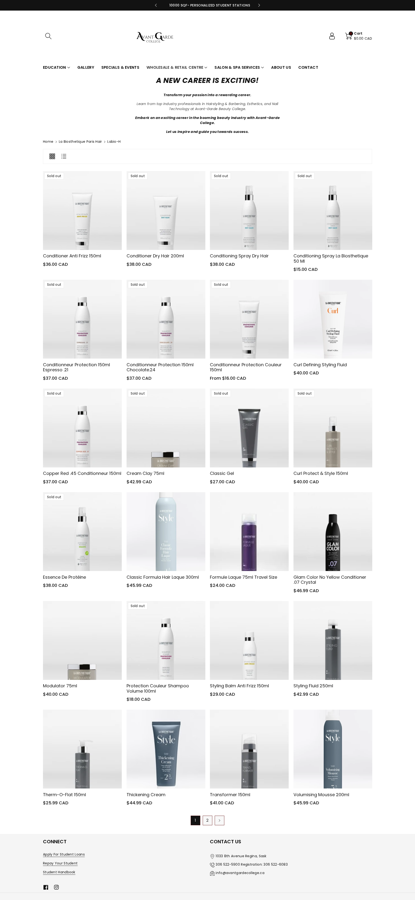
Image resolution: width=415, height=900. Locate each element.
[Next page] (219, 820)
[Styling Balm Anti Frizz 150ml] (249, 640)
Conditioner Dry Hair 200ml (155, 256)
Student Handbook (59, 872)
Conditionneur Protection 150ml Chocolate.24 (160, 367)
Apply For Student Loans (64, 854)
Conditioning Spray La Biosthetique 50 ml (330, 258)
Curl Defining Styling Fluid (320, 365)
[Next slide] (259, 5)
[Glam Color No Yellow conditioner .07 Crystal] (332, 531)
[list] (63, 156)
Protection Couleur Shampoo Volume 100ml (158, 688)
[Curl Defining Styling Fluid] (332, 319)
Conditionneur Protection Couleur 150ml (246, 367)
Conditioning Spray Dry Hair (239, 256)
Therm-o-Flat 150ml (64, 795)
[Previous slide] (156, 5)
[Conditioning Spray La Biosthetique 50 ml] (332, 210)
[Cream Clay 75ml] (166, 428)
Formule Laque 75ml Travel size (243, 577)
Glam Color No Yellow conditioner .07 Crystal (329, 579)
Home (48, 141)
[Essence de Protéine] (82, 531)
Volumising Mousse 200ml (321, 795)
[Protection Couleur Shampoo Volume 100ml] (166, 640)
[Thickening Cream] (166, 749)
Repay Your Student (60, 863)
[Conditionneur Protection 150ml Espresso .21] (82, 319)
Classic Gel (222, 473)
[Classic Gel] (249, 428)
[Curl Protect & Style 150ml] (332, 428)
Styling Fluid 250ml (313, 686)
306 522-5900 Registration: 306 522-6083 (252, 864)
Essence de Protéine (64, 577)
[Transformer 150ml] (249, 749)
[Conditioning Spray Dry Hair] (249, 210)
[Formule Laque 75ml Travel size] (249, 531)
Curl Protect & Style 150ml (320, 473)
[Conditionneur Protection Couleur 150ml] (249, 319)
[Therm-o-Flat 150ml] (82, 749)
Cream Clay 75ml (145, 473)
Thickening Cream (146, 795)
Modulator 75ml (60, 686)
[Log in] (334, 36)
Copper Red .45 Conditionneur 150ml (82, 473)
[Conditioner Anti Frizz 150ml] (82, 210)
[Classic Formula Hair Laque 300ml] (166, 531)
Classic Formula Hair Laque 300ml (163, 577)
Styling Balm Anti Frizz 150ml (239, 686)
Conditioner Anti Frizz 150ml (72, 256)
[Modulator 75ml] (82, 640)
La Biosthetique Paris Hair (80, 141)
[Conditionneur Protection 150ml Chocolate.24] (166, 319)
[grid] (52, 156)
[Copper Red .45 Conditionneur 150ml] (82, 428)
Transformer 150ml (230, 795)
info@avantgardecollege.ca (240, 872)
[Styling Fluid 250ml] (332, 640)
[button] (48, 36)
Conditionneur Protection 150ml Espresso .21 (76, 367)
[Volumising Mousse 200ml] (332, 749)
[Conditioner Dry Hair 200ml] (166, 210)
